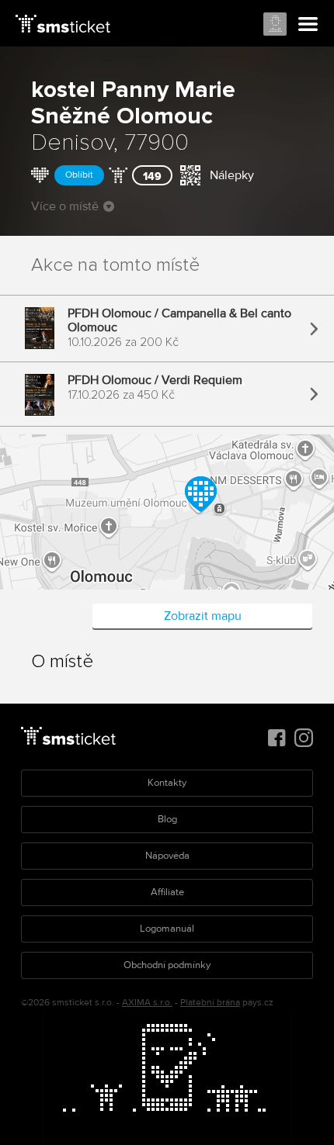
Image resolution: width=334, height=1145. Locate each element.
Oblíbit (79, 175)
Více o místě (65, 206)
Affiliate (167, 892)
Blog (167, 819)
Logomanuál (167, 928)
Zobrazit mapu (203, 616)
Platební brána (210, 1002)
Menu (308, 25)
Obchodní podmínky (167, 965)
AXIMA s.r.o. (147, 1002)
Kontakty (167, 783)
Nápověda (167, 855)
